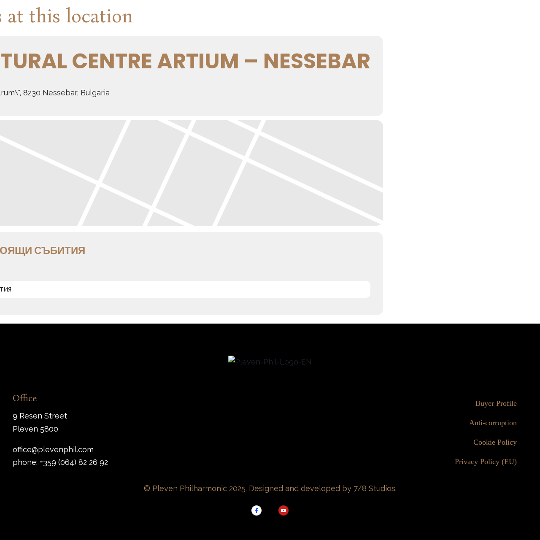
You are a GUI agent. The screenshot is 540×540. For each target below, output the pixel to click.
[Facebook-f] (256, 510)
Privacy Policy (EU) (486, 461)
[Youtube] (283, 510)
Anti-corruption (493, 422)
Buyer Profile (496, 403)
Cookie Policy (495, 442)
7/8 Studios (374, 488)
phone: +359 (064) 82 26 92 (60, 462)
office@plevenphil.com (53, 449)
